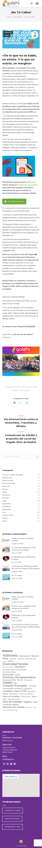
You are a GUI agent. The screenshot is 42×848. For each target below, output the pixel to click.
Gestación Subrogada (15, 685)
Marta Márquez (14, 694)
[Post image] (6, 540)
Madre (5, 694)
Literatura (31, 691)
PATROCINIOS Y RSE (12, 827)
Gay (15, 683)
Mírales (34, 696)
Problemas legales (11, 704)
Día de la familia (8, 667)
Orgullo (27, 702)
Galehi (32, 182)
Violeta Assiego (12, 710)
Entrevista (8, 674)
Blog (5, 658)
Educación (8, 32)
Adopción (35, 656)
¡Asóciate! (6, 337)
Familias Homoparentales (19, 677)
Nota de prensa (14, 699)
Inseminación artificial (12, 688)
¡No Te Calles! (17, 575)
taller (4, 710)
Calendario (12, 659)
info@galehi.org (8, 759)
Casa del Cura (30, 658)
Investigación (27, 688)
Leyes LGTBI (20, 691)
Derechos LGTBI (24, 390)
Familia (17, 675)
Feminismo (28, 680)
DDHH (11, 661)
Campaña (21, 659)
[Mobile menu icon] (37, 3)
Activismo (10, 655)
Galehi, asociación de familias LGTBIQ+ (23, 539)
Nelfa (5, 699)
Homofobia (32, 686)
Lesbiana (8, 691)
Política (7, 35)
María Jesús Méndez (27, 694)
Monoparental (26, 697)
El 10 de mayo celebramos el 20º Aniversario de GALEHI (24, 549)
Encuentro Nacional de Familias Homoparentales (15, 670)
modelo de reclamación (27, 185)
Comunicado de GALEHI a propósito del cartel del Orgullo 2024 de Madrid (26, 567)
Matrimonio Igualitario (11, 696)
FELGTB (20, 680)
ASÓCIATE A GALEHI (12, 810)
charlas (5, 661)
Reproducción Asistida (13, 707)
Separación (29, 707)
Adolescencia (24, 656)
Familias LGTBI (9, 680)
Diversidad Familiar (15, 664)
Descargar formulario (16, 201)
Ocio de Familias (12, 702)
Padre (35, 702)
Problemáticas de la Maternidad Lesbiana (23, 558)
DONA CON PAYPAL (12, 819)
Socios (35, 707)
